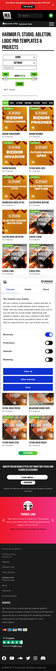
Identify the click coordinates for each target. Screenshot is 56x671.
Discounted (36, 103)
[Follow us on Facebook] (4, 659)
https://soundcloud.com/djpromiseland (28, 529)
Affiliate (5, 562)
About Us (6, 557)
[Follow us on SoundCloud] (20, 659)
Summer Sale (25, 24)
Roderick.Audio (9, 596)
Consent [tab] (10, 289)
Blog (4, 585)
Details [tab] (28, 289)
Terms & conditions (11, 549)
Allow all (28, 371)
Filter (19, 84)
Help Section (8, 572)
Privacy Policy (9, 554)
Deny (28, 387)
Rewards (6, 590)
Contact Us (8, 577)
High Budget (28, 103)
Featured (44, 103)
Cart (51, 15)
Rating (51, 103)
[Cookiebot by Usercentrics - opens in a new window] (41, 282)
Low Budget (19, 103)
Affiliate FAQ (8, 567)
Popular (12, 103)
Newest (5, 103)
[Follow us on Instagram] (35, 659)
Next (52, 520)
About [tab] (46, 289)
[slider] (5, 78)
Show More (28, 453)
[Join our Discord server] (43, 659)
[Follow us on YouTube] (12, 659)
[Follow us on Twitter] (28, 659)
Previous (3, 520)
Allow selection (28, 379)
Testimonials (8, 580)
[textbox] (30, 15)
